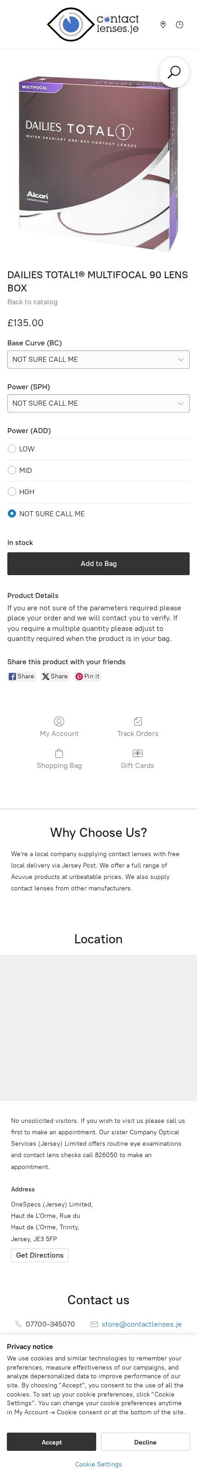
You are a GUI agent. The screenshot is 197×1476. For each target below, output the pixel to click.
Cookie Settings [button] (98, 1464)
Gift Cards (137, 765)
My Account (59, 733)
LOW (27, 448)
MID (25, 470)
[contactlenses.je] (96, 24)
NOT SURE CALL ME (52, 513)
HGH (26, 491)
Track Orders (138, 733)
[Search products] (174, 72)
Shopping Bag (59, 765)
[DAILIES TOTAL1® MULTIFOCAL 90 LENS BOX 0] (98, 164)
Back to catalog (32, 301)
